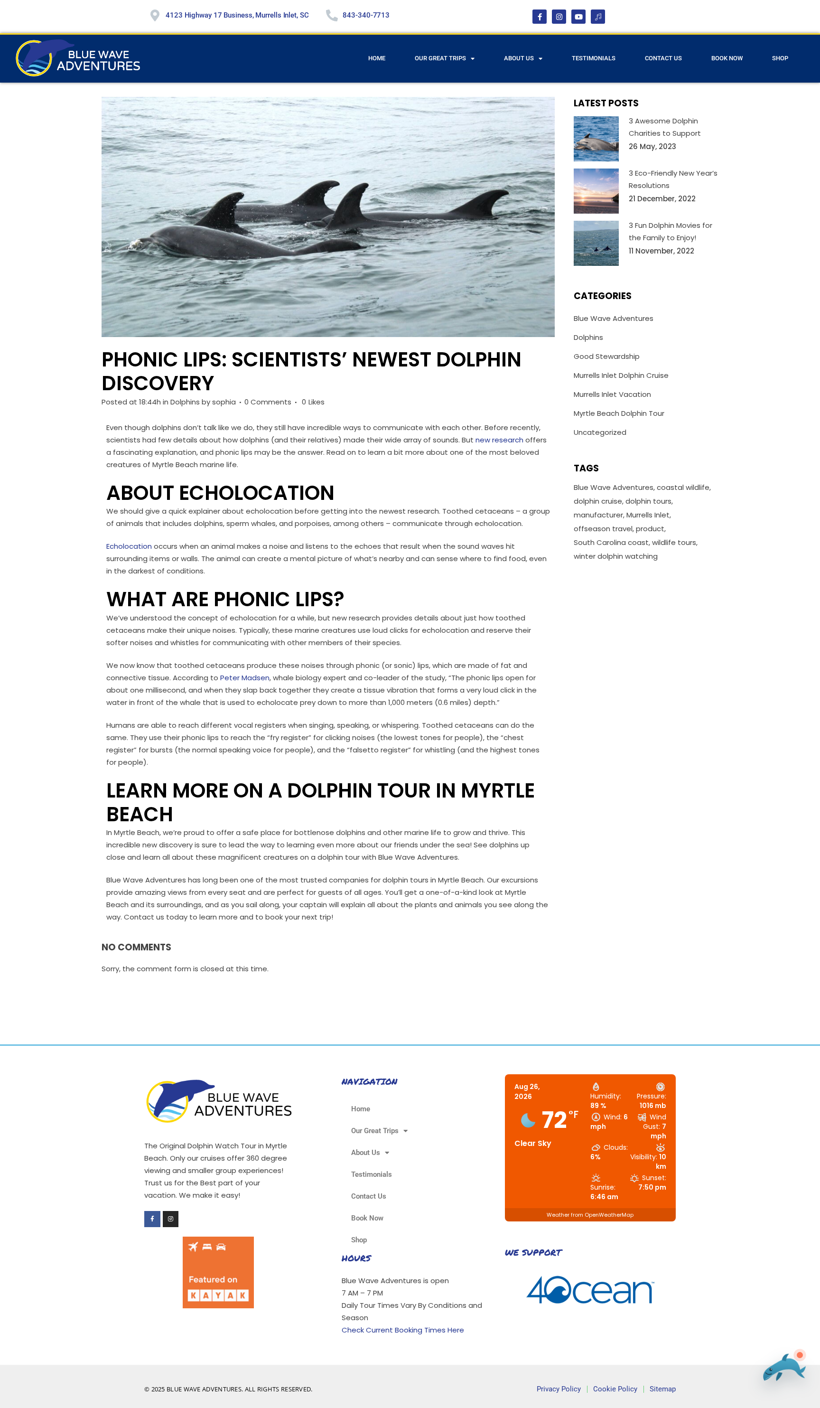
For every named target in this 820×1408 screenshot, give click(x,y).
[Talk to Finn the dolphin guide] (782, 1372)
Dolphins (185, 402)
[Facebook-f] (539, 16)
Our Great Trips (440, 58)
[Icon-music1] (598, 16)
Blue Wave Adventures (613, 318)
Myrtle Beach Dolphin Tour (619, 413)
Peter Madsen (245, 678)
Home (376, 58)
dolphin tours (648, 501)
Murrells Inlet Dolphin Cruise (621, 375)
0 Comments (267, 402)
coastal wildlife (683, 487)
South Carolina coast (611, 542)
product (650, 529)
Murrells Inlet (648, 515)
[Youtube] (578, 16)
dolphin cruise (598, 501)
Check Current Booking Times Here (403, 1330)
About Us (519, 58)
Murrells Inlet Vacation (612, 394)
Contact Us (663, 58)
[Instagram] (559, 16)
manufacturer (598, 515)
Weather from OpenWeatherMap (590, 1215)
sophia (224, 402)
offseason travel (603, 529)
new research (499, 440)
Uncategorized (600, 432)
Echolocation (129, 546)
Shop (780, 58)
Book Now (727, 58)
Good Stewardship (607, 356)
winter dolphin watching (616, 556)
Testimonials (593, 58)
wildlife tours (674, 542)
